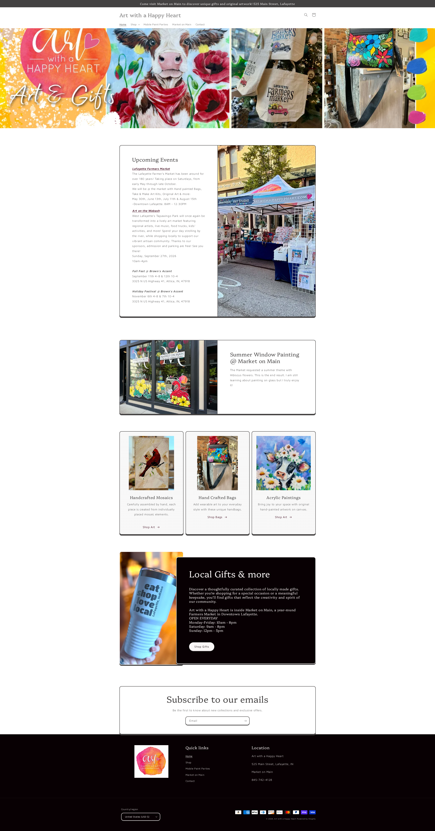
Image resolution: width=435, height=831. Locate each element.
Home (189, 756)
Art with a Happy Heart (285, 819)
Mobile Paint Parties (198, 768)
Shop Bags (214, 517)
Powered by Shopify (306, 819)
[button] (135, 24)
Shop (189, 762)
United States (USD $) (137, 816)
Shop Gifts (201, 646)
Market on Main (195, 774)
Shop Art (149, 527)
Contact (190, 780)
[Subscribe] (245, 720)
